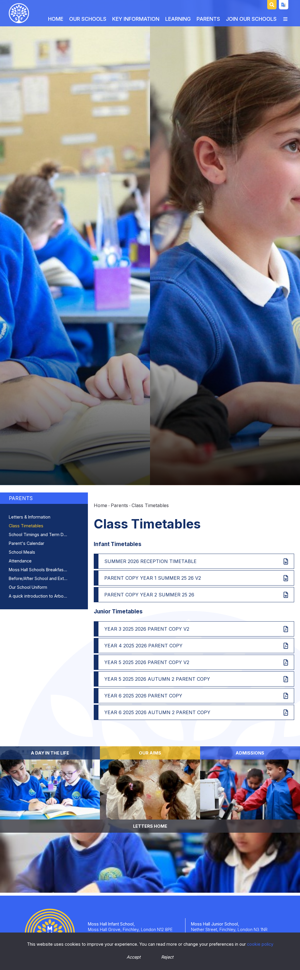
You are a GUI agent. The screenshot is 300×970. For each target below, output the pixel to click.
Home (100, 505)
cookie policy (260, 944)
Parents (21, 498)
